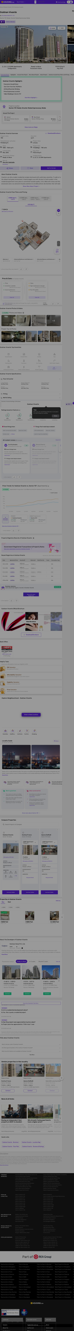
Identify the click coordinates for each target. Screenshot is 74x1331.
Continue (37, 1327)
